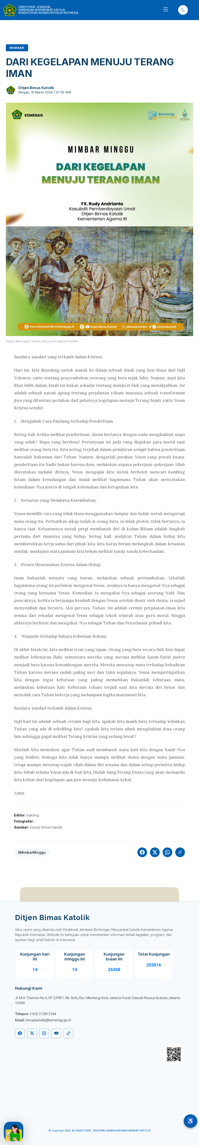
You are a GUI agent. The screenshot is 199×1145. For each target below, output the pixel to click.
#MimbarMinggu (32, 852)
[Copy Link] (180, 852)
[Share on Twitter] (155, 852)
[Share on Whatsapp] (167, 852)
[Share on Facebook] (142, 852)
